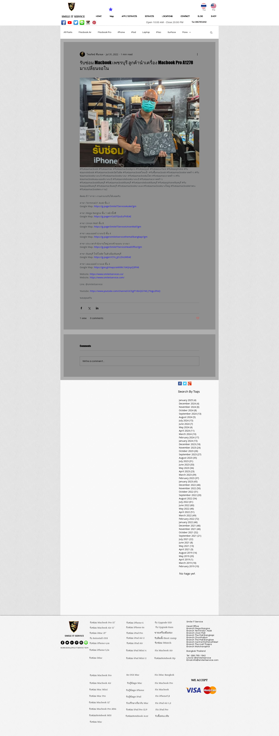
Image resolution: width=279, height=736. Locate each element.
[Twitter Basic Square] (185, 383)
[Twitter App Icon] (75, 22)
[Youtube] (69, 22)
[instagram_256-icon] (88, 22)
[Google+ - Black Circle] (72, 642)
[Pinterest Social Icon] (94, 22)
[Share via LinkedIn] (97, 308)
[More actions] (197, 54)
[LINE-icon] (82, 22)
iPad (133, 32)
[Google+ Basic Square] (189, 383)
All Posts (68, 32)
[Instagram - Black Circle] (81, 642)
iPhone (121, 32)
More (185, 32)
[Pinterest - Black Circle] (76, 642)
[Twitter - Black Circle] (67, 642)
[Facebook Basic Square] (180, 383)
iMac (158, 32)
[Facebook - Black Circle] (62, 642)
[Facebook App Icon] (63, 22)
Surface (172, 32)
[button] (163, 22)
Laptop (146, 32)
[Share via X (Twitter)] (89, 308)
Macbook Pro (104, 32)
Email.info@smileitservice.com (202, 660)
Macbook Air (85, 32)
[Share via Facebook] (81, 308)
